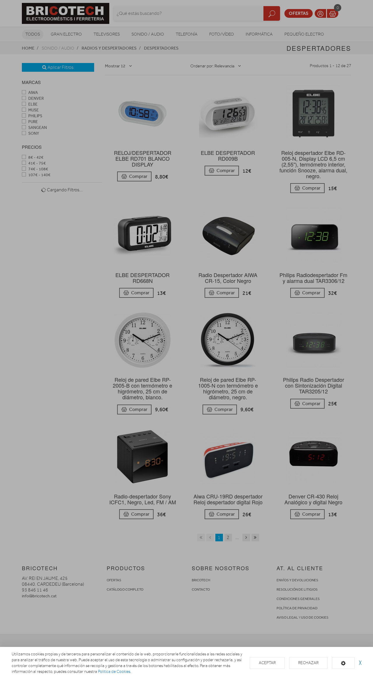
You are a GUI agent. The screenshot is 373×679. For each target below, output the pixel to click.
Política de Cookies (114, 671)
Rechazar (308, 662)
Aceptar (267, 662)
